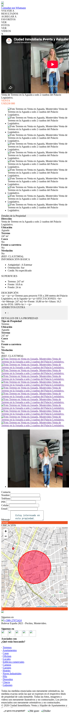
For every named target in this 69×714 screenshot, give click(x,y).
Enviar (4, 522)
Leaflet (39, 606)
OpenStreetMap (51, 606)
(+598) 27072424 (13, 620)
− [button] (6, 536)
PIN (3, 502)
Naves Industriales (12, 673)
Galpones (7, 685)
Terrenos (7, 647)
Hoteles (6, 670)
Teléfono (5, 498)
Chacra (6, 682)
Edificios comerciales (13, 662)
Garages (7, 667)
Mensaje (5, 519)
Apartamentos (10, 650)
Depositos (8, 679)
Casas (6, 653)
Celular (5, 505)
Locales (7, 659)
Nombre (5, 495)
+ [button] (6, 531)
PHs (5, 676)
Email (4, 508)
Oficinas (7, 656)
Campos (7, 664)
